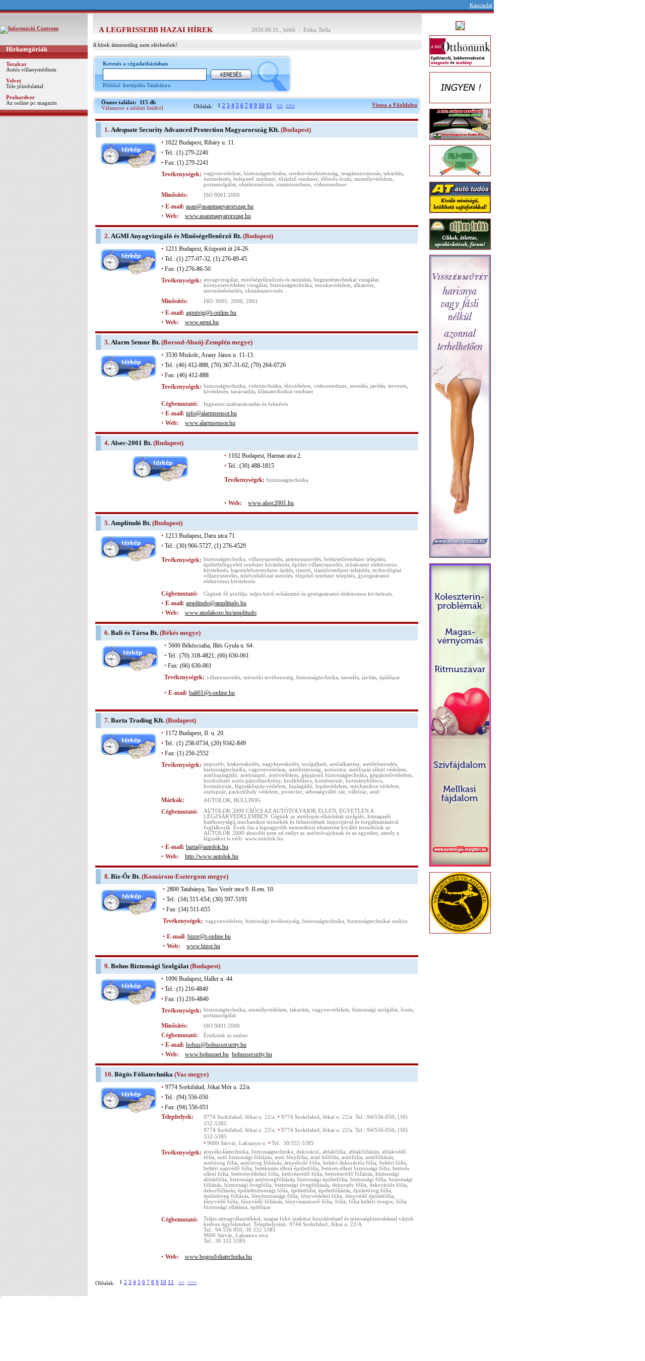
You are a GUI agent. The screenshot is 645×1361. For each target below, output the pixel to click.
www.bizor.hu (203, 946)
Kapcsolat (481, 5)
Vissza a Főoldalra (394, 105)
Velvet (13, 81)
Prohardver (20, 97)
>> (280, 105)
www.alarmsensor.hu (210, 422)
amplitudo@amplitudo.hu (216, 603)
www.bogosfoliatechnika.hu (218, 1256)
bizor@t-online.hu (209, 936)
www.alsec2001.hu (271, 503)
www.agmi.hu (202, 322)
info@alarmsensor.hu (211, 413)
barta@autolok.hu (207, 846)
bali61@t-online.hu (212, 692)
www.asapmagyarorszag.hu (218, 216)
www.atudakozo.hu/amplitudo (220, 612)
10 (262, 105)
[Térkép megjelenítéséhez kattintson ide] (128, 166)
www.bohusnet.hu (207, 1054)
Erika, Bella (317, 30)
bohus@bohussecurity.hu (216, 1044)
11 (269, 105)
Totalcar (16, 64)
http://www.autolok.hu (211, 856)
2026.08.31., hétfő (273, 30)
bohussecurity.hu (252, 1054)
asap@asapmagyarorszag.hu (219, 206)
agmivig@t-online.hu (211, 312)
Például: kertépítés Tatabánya (136, 85)
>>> (290, 105)
